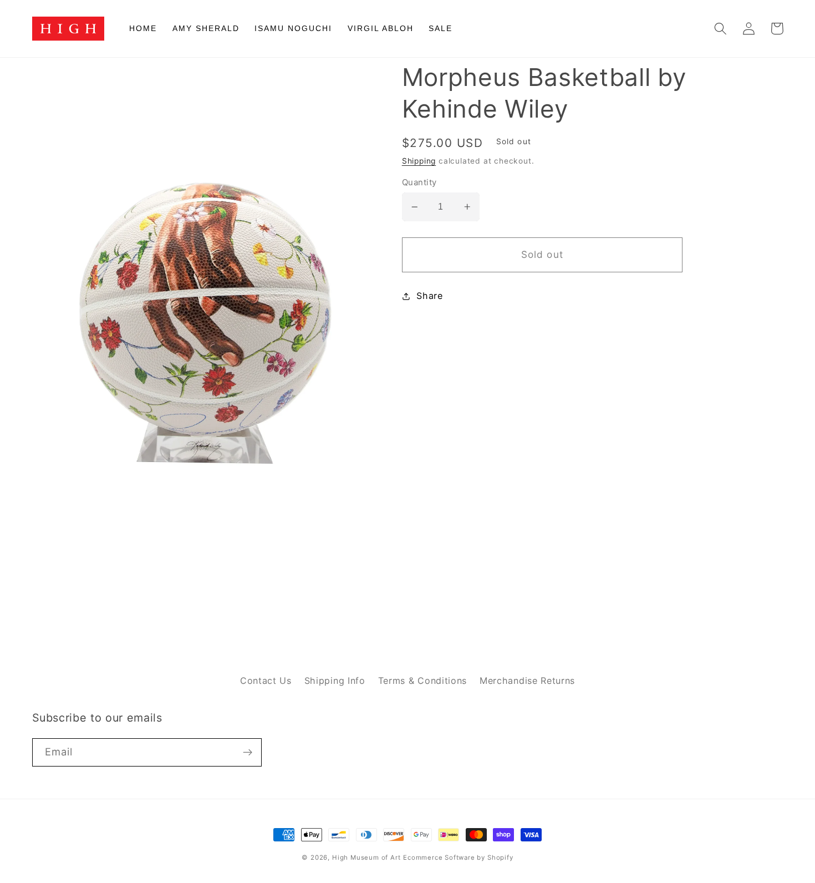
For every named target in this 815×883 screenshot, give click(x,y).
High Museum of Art (366, 857)
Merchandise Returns (527, 680)
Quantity (419, 182)
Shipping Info (334, 680)
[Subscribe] (247, 752)
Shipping (419, 160)
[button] (721, 28)
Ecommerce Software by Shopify (458, 857)
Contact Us (266, 680)
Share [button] (429, 295)
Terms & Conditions (422, 680)
